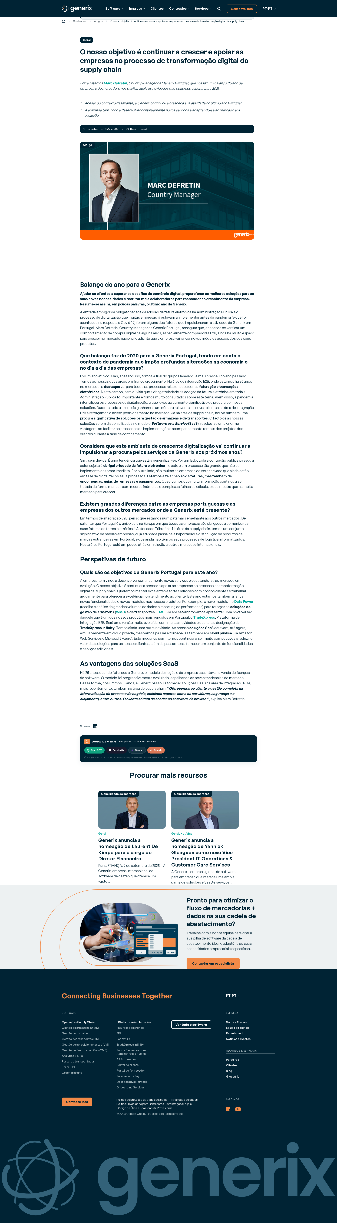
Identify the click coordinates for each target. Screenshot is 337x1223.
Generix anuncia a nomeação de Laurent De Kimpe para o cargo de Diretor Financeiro (128, 849)
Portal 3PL (69, 1067)
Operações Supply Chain (78, 1022)
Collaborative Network (132, 1082)
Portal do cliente (127, 1065)
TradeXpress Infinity (130, 1044)
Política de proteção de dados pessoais (142, 1099)
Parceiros (232, 1059)
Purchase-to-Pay (128, 1076)
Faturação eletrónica (130, 1027)
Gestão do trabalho (75, 1033)
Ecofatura (123, 1039)
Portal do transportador (78, 1061)
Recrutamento (235, 1033)
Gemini (139, 750)
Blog (229, 1071)
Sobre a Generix (237, 1022)
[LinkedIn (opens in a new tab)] (95, 726)
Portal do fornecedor (131, 1070)
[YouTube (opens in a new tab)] (238, 1109)
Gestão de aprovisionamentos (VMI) (86, 1044)
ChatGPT (96, 750)
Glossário (232, 1076)
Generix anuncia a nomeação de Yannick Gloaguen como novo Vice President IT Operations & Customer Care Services (202, 852)
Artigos (98, 21)
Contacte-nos (242, 9)
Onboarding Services (131, 1087)
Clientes (157, 8)
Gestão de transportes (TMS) (81, 1039)
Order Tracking (72, 1072)
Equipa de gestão (237, 1027)
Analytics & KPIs (72, 1056)
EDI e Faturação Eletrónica (134, 1022)
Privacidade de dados (184, 1099)
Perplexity (118, 750)
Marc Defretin (115, 83)
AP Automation (127, 1059)
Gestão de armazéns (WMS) (80, 1027)
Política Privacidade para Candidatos (140, 1104)
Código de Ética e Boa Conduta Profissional (144, 1108)
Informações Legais (179, 1104)
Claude (158, 750)
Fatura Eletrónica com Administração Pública (131, 1051)
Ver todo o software (191, 1025)
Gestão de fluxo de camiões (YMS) (84, 1050)
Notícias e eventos (238, 1039)
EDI (119, 1033)
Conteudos (79, 21)
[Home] (63, 21)
